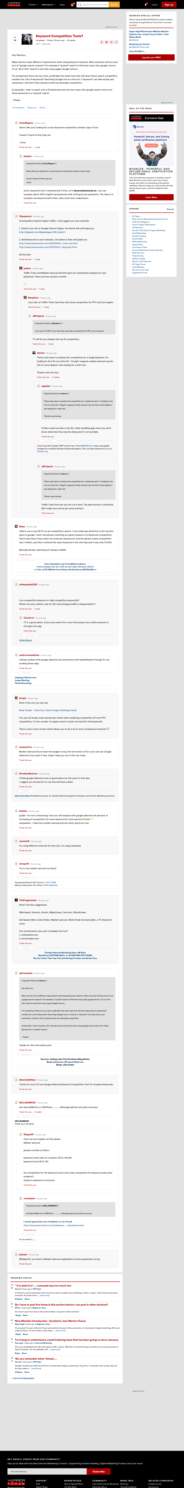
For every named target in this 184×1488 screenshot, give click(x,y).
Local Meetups (138, 267)
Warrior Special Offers (73, 1484)
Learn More (151, 197)
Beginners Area (39, 1307)
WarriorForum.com (140, 47)
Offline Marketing (139, 241)
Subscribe (46, 44)
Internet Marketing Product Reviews (147, 250)
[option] (151, 157)
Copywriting (137, 244)
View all (170, 209)
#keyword (32, 108)
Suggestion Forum (139, 272)
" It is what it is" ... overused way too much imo (43, 1285)
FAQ (38, 1484)
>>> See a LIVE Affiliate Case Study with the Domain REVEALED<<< (65, 569)
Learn (63, 4)
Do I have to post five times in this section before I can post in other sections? (61, 1304)
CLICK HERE (50, 882)
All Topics (136, 216)
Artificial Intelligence (141, 221)
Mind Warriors (138, 252)
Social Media (137, 238)
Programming (138, 255)
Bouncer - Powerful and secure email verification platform (151, 171)
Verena (135, 39)
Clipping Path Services (26, 677)
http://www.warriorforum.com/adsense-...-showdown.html (54, 1225)
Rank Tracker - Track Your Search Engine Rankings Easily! (48, 710)
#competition (18, 108)
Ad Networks (137, 227)
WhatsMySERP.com (84, 445)
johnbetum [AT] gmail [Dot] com (68, 1061)
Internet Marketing (43, 1343)
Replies (19, 1299)
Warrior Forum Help (140, 269)
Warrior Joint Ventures (141, 261)
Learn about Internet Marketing (105, 1484)
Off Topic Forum (139, 264)
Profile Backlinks (50, 885)
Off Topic (37, 1289)
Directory (124, 1484)
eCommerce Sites (139, 247)
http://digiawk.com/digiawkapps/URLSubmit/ (42, 232)
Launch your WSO (151, 57)
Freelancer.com (154, 1484)
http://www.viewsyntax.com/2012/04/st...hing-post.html (48, 247)
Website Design (138, 258)
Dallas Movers (25, 640)
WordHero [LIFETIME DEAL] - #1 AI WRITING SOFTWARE (65, 955)
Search (114, 4)
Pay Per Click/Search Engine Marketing (148, 230)
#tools (42, 108)
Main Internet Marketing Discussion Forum (150, 219)
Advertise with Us (112, 27)
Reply (18, 1315)
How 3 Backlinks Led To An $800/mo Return (65, 563)
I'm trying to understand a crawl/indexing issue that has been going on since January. (67, 1339)
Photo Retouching (23, 683)
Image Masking (22, 680)
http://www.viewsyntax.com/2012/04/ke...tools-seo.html (48, 243)
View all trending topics (22, 1378)
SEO (38, 44)
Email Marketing (139, 233)
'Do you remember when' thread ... (36, 1358)
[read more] (45, 1295)
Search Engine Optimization (143, 224)
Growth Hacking (139, 236)
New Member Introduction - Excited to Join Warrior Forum (50, 1321)
